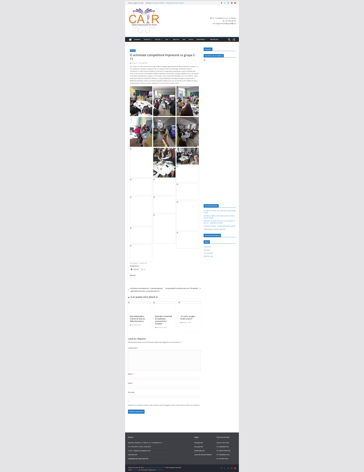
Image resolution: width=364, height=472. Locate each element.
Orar (183, 39)
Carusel (133, 50)
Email (130, 383)
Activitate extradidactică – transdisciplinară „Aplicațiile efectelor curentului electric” (146, 289)
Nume (131, 374)
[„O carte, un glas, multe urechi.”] (189, 303)
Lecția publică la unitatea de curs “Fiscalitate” (181, 288)
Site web (131, 392)
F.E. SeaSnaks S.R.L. (223, 447)
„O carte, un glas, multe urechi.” (187, 317)
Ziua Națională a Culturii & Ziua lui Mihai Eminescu (137, 318)
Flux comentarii (208, 253)
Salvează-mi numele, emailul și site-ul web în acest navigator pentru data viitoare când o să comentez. (164, 405)
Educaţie (157, 39)
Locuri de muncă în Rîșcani (203, 455)
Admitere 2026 (214, 39)
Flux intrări (207, 250)
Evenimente (137, 39)
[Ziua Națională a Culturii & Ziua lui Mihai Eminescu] (139, 303)
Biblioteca (176, 39)
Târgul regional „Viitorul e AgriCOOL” (215, 229)
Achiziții (190, 39)
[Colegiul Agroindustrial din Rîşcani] (130, 39)
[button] (151, 39)
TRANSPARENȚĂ (200, 39)
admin (145, 63)
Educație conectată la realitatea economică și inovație (163, 320)
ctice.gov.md (198, 443)
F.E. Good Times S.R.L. (224, 451)
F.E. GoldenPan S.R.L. (223, 455)
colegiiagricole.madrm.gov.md (138, 458)
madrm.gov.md (199, 451)
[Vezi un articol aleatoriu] (233, 39)
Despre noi (147, 39)
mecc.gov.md (198, 447)
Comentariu (133, 348)
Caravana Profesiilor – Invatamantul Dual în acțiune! (219, 226)
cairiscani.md (132, 455)
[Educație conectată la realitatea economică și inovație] (164, 303)
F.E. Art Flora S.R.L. (223, 458)
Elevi (166, 39)
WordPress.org (208, 256)
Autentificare (207, 247)
